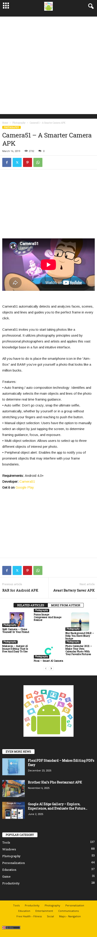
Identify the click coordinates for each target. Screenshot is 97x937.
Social (50, 916)
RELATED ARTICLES (30, 605)
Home (5, 122)
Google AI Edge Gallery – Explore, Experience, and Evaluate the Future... (57, 806)
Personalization (13, 863)
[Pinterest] (27, 162)
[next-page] (51, 668)
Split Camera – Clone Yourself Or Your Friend (15, 630)
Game (6, 876)
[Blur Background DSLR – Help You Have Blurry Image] (80, 621)
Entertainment (44, 911)
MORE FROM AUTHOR (65, 605)
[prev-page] (46, 668)
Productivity (11, 883)
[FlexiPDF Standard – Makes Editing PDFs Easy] (13, 766)
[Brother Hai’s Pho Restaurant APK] (13, 788)
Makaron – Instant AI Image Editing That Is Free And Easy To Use (15, 648)
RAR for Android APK (20, 590)
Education (9, 870)
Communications (68, 911)
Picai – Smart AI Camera (48, 660)
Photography (18, 122)
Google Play (25, 487)
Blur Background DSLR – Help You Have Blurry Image (79, 635)
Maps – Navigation (70, 916)
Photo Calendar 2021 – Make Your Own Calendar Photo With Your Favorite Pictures (78, 650)
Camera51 (27, 481)
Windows (9, 849)
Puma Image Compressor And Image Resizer (47, 617)
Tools (6, 842)
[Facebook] (6, 162)
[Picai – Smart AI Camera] (48, 651)
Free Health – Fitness (29, 916)
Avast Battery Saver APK (74, 590)
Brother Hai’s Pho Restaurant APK (55, 782)
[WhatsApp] (37, 162)
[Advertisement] (48, 65)
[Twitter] (17, 162)
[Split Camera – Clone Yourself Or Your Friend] (17, 619)
